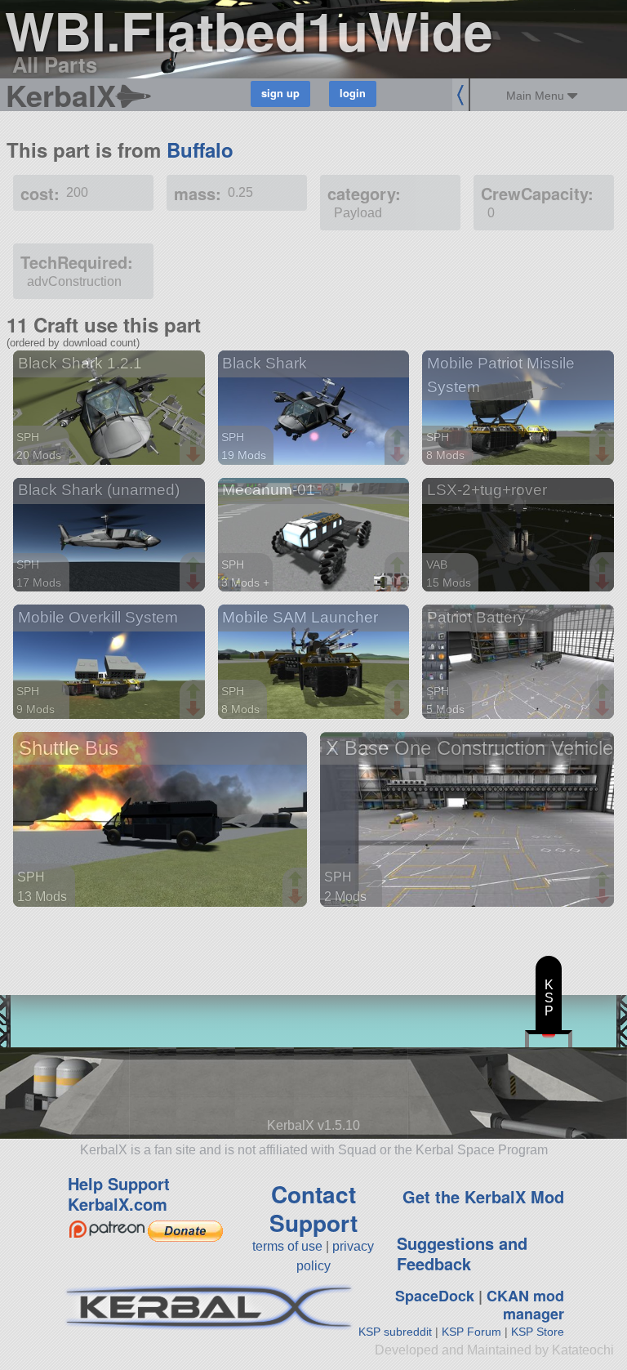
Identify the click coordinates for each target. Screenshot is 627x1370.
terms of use (287, 1246)
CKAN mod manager (525, 1305)
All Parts (54, 64)
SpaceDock (434, 1295)
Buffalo (200, 149)
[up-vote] (195, 439)
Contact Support (313, 1208)
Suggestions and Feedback (462, 1253)
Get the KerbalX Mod (483, 1196)
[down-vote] (195, 455)
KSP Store (537, 1331)
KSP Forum (471, 1331)
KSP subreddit (395, 1331)
